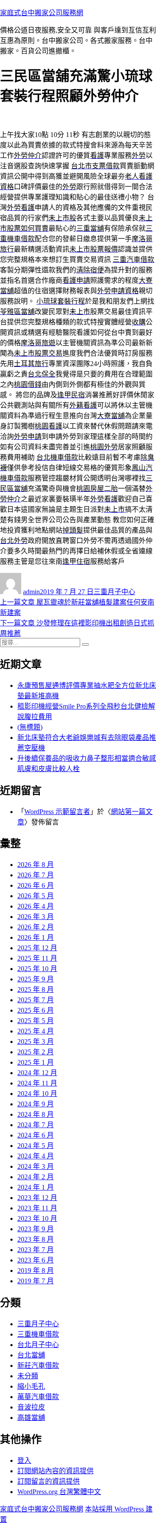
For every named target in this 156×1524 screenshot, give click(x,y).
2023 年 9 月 (35, 1229)
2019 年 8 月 (35, 1270)
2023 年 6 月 (35, 1260)
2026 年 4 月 (35, 906)
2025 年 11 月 (37, 958)
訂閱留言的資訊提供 (48, 1481)
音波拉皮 (31, 1407)
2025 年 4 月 (35, 1031)
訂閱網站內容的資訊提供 (55, 1471)
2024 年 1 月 (35, 1187)
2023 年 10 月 (37, 1218)
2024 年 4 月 (35, 1156)
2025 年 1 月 (35, 1062)
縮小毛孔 (31, 1386)
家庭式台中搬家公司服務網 (41, 12)
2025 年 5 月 (35, 1020)
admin (31, 591)
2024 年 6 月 (35, 1135)
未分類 (27, 1376)
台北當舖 (31, 1355)
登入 (24, 1460)
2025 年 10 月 (37, 968)
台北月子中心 (38, 1344)
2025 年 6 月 (35, 1010)
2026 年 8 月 (35, 864)
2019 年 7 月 (35, 1281)
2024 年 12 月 (37, 1072)
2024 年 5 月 (35, 1145)
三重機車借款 (38, 1334)
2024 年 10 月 (37, 1093)
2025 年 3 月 (35, 1041)
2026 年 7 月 (35, 875)
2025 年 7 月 (35, 1000)
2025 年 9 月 (35, 979)
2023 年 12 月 (37, 1197)
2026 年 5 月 (35, 895)
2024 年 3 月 (35, 1166)
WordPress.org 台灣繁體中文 (59, 1491)
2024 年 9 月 (35, 1104)
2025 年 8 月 (35, 989)
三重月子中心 (114, 591)
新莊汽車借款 (38, 1365)
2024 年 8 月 (35, 1114)
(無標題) (29, 727)
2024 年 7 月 (35, 1124)
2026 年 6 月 (35, 885)
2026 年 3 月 (35, 916)
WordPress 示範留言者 (57, 811)
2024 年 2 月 (35, 1177)
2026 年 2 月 (35, 927)
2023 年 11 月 (37, 1208)
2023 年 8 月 (35, 1239)
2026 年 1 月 (35, 937)
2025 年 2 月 (35, 1052)
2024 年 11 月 (37, 1083)
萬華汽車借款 (38, 1396)
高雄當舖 (31, 1417)
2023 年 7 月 (35, 1249)
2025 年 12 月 (37, 948)
